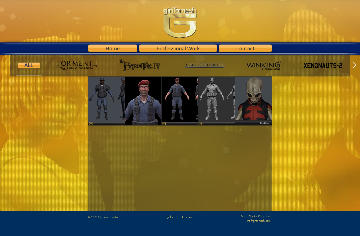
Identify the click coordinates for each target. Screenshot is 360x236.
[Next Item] (354, 65)
